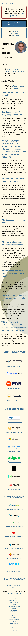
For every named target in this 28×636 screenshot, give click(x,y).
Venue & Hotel (14, 602)
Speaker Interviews (14, 619)
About (14, 598)
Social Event (14, 617)
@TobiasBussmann (18, 86)
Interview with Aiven (14, 489)
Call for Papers (14, 612)
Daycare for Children (14, 606)
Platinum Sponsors (14, 352)
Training (14, 613)
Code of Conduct (14, 600)
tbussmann (15, 88)
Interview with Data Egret (15, 432)
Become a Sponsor (14, 625)
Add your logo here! (14, 571)
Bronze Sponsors (14, 579)
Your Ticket (15, 35)
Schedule (14, 615)
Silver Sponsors (14, 497)
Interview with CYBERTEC (15, 366)
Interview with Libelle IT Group (14, 548)
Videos (14, 608)
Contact (14, 628)
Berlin (14, 604)
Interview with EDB (14, 388)
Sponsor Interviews (14, 623)
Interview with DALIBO (14, 451)
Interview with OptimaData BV (14, 509)
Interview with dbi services (15, 422)
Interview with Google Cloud (15, 526)
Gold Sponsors (14, 408)
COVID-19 (15, 31)
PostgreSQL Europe (14, 593)
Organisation (14, 627)
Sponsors (14, 621)
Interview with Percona (15, 558)
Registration (14, 610)
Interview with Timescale (15, 400)
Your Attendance (14, 33)
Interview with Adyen (15, 462)
